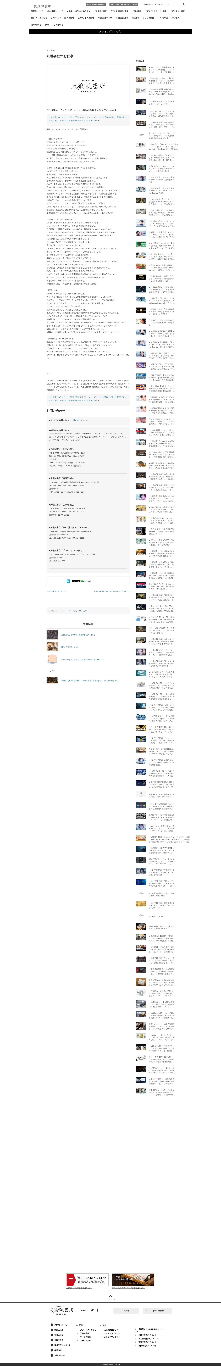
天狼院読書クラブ (105, 18)
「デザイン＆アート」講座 (155, 11)
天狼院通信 (84, 1333)
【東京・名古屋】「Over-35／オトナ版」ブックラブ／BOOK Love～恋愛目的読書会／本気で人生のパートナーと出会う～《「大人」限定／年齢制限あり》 (161, 608)
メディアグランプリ (75, 611)
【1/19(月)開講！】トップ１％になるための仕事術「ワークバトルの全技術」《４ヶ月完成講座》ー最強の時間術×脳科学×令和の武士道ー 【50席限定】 (161, 201)
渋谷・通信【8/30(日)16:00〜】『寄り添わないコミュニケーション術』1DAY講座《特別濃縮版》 (161, 1059)
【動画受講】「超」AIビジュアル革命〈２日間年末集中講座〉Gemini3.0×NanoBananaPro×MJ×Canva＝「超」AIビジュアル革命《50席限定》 (164, 146)
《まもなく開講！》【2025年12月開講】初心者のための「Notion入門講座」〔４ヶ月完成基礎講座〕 (161, 212)
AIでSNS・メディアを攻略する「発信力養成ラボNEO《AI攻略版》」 (161, 322)
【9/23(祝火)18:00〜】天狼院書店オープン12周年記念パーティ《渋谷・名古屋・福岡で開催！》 (161, 311)
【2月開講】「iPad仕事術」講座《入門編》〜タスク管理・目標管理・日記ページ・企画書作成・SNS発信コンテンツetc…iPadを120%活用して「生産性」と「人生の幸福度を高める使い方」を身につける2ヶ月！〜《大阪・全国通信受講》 (161, 949)
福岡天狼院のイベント (147, 1346)
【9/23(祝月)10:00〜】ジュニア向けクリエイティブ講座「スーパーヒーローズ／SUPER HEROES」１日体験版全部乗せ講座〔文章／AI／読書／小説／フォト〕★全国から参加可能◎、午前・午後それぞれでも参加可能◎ (169, 839)
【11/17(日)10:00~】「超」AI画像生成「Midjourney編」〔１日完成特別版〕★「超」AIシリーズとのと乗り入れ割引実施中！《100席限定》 (161, 718)
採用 (47, 25)
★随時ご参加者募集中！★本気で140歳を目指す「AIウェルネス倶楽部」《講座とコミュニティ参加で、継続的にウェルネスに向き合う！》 (161, 465)
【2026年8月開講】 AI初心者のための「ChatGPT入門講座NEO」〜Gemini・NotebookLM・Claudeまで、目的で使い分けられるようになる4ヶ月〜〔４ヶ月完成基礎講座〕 (161, 91)
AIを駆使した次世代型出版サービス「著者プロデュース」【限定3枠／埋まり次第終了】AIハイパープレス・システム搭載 (161, 234)
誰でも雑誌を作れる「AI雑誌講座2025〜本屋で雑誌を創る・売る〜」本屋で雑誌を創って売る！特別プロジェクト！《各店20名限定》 (161, 454)
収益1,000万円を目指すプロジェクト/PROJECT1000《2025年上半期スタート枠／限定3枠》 (161, 586)
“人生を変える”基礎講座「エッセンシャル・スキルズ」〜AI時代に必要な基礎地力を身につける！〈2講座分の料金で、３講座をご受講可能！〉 (161, 806)
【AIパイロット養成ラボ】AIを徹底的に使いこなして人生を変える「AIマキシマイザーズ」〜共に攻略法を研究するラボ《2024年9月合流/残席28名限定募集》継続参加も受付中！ (161, 828)
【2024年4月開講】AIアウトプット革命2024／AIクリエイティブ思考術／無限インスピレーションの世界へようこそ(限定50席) (161, 883)
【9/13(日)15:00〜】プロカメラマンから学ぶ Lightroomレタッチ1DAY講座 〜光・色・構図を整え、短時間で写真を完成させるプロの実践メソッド (161, 1048)
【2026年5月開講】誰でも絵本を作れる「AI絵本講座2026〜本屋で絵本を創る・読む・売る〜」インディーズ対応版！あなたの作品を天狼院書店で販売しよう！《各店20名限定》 (161, 124)
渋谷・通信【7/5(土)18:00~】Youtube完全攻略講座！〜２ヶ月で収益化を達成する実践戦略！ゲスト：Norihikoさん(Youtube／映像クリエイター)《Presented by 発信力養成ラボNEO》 (161, 388)
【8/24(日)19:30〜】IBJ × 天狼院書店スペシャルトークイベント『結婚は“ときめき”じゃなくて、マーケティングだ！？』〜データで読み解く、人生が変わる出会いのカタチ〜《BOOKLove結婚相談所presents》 (161, 366)
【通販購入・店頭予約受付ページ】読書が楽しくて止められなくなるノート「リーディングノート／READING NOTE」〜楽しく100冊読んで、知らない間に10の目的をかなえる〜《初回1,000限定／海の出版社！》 (161, 993)
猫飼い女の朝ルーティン (70, 647)
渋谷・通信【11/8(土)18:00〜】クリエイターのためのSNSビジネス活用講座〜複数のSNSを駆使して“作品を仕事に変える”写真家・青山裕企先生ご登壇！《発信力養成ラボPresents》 (161, 256)
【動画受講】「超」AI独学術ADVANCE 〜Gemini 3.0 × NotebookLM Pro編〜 (161, 190)
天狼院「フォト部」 (112, 1337)
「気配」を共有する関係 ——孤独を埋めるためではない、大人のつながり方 (89, 681)
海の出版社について (55, 11)
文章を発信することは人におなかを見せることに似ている (82, 660)
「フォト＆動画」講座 (119, 11)
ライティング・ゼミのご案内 (62, 18)
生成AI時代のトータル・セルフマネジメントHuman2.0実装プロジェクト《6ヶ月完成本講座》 (161, 168)
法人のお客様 (58, 25)
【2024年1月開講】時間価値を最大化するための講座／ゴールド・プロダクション (161, 905)
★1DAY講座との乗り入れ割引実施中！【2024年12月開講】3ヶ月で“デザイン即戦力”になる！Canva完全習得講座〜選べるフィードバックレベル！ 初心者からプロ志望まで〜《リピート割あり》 (161, 674)
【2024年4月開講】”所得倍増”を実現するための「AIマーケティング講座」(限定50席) (161, 872)
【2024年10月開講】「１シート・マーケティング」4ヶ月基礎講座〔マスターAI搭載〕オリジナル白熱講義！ (161, 740)
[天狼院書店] (42, 5)
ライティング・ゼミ (112, 1333)
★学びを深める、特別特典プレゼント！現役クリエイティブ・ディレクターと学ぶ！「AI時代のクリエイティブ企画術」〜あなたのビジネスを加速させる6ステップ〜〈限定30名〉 (161, 509)
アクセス (175, 18)
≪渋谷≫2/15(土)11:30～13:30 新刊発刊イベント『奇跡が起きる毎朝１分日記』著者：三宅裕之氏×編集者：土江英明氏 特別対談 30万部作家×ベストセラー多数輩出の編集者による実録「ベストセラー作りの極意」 (161, 619)
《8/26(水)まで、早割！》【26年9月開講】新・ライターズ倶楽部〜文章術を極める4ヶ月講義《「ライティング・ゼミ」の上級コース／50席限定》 (161, 80)
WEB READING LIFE (95, 4)
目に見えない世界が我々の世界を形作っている (78, 635)
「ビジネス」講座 (177, 11)
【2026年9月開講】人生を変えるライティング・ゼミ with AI (161, 103)
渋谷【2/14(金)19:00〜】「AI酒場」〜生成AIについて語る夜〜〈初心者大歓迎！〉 (161, 630)
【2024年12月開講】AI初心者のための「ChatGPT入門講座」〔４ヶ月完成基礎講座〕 (161, 762)
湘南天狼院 (58, 1330)
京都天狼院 (58, 1335)
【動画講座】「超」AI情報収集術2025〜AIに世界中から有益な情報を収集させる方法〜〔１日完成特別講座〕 (161, 575)
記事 (85, 611)
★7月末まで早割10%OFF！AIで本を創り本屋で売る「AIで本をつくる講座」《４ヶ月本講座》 (161, 542)
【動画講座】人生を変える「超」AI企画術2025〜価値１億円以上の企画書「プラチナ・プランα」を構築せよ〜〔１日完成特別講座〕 (161, 564)
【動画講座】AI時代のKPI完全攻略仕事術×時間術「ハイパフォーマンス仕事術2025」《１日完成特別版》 (161, 399)
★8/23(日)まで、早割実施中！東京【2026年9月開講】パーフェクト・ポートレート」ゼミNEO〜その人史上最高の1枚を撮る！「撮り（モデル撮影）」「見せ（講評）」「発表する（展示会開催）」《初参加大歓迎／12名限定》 (161, 69)
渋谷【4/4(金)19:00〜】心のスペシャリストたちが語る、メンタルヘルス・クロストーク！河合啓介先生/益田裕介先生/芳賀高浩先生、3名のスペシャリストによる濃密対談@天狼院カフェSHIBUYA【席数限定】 (161, 520)
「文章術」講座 (100, 11)
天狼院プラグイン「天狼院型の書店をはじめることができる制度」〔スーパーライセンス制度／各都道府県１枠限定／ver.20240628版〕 (161, 817)
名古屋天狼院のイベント (148, 1339)
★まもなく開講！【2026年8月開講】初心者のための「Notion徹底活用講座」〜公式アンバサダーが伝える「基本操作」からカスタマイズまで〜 (161, 1081)
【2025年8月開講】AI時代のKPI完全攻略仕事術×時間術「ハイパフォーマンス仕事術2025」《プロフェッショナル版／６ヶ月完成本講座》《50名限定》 (161, 410)
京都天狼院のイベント (147, 1342)
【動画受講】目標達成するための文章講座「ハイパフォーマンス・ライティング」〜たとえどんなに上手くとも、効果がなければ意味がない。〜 (161, 498)
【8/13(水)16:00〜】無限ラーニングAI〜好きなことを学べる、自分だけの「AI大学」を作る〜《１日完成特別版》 (161, 355)
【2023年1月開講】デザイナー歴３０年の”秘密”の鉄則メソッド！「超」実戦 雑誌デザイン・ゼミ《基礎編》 (161, 960)
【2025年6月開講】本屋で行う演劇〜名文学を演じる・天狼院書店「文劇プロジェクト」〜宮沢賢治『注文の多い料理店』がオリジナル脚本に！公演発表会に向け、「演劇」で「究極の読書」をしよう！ (161, 476)
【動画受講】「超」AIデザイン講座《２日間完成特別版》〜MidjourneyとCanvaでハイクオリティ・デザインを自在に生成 (161, 300)
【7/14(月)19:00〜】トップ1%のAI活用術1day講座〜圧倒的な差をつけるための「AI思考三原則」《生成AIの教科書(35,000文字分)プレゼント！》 (161, 377)
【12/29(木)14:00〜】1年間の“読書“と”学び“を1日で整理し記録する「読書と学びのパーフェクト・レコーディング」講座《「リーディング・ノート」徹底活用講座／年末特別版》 (161, 1004)
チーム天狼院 (85, 1337)
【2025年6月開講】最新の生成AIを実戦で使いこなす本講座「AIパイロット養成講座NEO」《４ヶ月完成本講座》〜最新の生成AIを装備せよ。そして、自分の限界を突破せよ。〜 (161, 487)
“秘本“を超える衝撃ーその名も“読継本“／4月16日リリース (161, 927)
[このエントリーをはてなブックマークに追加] (68, 581)
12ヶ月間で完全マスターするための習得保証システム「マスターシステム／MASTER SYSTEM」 (161, 861)
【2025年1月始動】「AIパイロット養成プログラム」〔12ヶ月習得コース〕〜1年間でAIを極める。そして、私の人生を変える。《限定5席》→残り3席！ (161, 652)
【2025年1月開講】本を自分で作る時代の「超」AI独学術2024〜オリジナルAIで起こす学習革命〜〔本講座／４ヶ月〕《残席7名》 (161, 641)
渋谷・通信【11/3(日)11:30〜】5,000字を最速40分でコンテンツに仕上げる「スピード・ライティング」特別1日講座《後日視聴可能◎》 (161, 729)
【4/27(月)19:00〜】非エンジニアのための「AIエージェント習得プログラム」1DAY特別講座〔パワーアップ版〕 (161, 113)
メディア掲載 (163, 18)
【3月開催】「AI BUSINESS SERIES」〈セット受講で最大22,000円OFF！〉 (161, 531)
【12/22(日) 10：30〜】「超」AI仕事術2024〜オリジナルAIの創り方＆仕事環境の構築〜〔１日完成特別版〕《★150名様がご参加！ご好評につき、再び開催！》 (161, 773)
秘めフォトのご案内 (86, 18)
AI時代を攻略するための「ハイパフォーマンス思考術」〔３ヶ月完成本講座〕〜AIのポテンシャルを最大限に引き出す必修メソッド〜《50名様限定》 (161, 421)
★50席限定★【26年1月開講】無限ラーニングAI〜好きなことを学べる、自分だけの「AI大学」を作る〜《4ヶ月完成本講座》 (161, 333)
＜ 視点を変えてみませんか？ (57, 591)
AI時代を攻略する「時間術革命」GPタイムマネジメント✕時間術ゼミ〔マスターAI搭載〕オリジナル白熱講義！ (161, 751)
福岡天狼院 (58, 1340)
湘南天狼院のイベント (147, 1335)
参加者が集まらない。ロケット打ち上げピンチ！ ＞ (112, 591)
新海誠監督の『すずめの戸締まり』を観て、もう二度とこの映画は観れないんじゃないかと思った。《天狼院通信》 (161, 982)
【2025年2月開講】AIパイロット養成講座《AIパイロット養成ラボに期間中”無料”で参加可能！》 (161, 663)
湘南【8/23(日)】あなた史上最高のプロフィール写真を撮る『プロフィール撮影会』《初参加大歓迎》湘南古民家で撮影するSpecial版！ (161, 1092)
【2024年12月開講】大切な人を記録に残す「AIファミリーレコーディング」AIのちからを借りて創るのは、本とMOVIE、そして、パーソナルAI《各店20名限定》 (161, 707)
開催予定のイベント (152, 4)
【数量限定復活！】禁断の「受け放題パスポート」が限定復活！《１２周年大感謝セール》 (161, 278)
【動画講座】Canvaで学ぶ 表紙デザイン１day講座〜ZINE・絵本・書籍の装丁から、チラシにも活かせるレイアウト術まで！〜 (161, 443)
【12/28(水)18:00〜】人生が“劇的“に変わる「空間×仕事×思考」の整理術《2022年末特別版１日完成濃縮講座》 (161, 1015)
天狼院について (37, 11)
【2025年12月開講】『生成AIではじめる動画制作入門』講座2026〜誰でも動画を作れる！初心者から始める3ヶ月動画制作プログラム (161, 157)
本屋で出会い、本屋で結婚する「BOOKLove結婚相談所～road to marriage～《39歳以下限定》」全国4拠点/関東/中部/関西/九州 (161, 267)
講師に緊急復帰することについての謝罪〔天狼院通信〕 (161, 894)
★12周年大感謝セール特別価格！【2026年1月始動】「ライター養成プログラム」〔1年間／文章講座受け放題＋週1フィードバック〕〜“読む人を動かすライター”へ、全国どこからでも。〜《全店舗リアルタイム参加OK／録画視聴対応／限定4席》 (161, 289)
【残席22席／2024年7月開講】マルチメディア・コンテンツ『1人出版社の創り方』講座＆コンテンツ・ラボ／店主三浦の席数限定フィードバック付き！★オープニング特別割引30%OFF (161, 850)
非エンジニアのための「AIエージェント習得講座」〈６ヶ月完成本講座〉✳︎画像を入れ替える (161, 135)
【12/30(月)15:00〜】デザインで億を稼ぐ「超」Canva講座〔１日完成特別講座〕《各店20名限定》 (161, 685)
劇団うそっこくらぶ (39, 18)
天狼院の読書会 (122, 18)
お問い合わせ (36, 25)
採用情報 (58, 1350)
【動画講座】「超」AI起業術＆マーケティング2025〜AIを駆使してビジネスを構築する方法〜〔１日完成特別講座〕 (161, 553)
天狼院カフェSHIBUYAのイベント (148, 1330)
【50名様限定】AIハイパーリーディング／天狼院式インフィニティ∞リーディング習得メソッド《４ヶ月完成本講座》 (161, 223)
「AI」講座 (136, 11)
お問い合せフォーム (80, 420)
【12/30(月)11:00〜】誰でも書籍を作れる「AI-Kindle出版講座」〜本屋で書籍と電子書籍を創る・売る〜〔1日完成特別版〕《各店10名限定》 (161, 696)
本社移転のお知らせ (156, 916)
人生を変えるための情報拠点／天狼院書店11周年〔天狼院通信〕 (161, 795)
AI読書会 (135, 18)
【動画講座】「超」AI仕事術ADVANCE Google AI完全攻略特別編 (161, 179)
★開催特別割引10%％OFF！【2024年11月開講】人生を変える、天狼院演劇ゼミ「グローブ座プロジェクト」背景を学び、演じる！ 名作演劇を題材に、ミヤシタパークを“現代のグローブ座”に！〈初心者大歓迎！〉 (161, 784)
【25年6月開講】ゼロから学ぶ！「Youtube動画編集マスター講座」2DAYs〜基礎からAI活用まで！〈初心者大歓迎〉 (161, 432)
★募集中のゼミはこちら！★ (78, 11)
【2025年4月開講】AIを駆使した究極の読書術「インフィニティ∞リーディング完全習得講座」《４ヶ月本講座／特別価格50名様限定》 (161, 597)
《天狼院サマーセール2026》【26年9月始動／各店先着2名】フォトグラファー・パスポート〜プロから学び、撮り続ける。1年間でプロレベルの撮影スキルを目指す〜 (161, 1070)
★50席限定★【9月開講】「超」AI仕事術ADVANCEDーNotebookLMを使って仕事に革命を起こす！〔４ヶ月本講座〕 (161, 344)
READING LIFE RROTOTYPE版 (124, 4)
